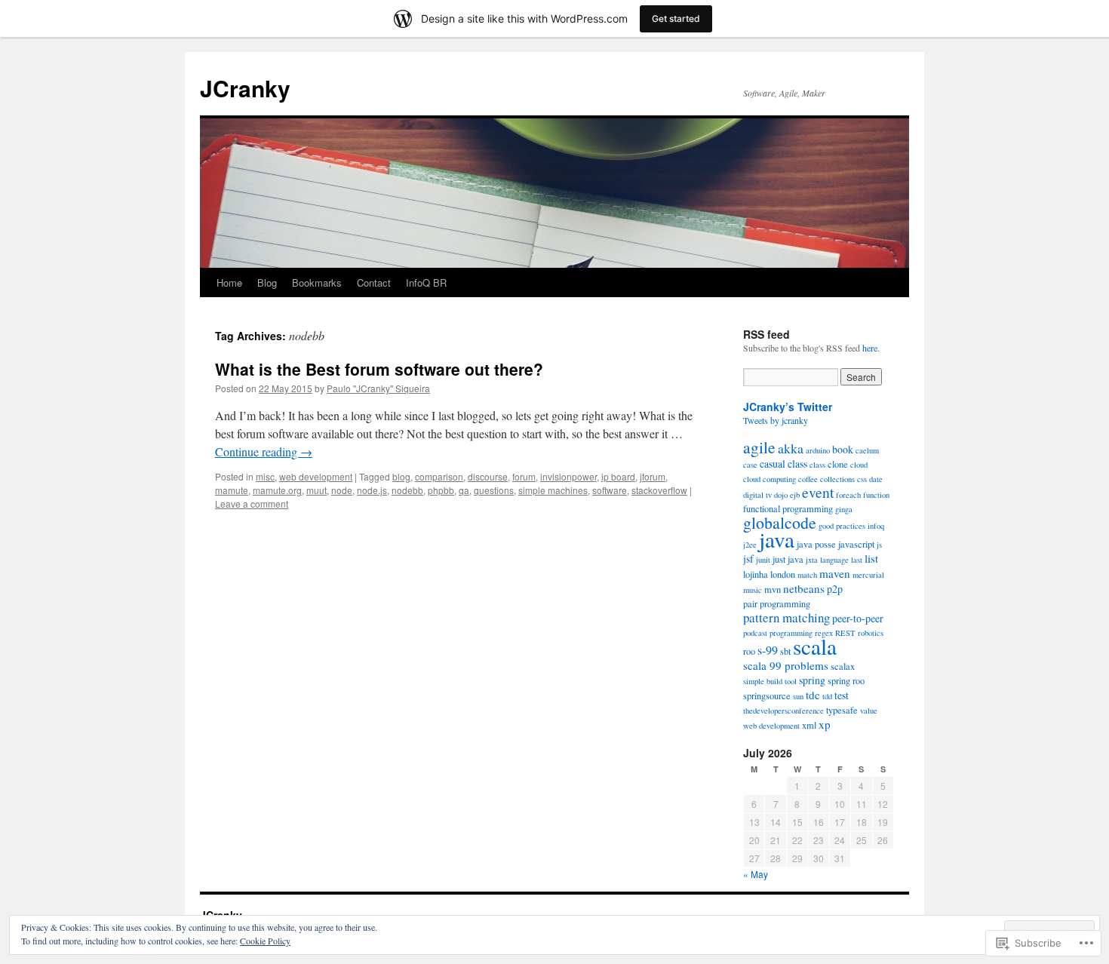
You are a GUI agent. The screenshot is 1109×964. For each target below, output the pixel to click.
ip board (618, 476)
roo (749, 651)
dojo (781, 495)
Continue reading (263, 451)
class (817, 464)
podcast (755, 633)
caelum (867, 450)
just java (788, 559)
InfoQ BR (426, 282)
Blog (267, 282)
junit (763, 559)
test (841, 695)
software (609, 490)
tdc (813, 694)
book (842, 449)
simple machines (553, 490)
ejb (795, 495)
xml (809, 725)
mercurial (868, 574)
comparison (439, 476)
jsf (748, 558)
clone (838, 464)
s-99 (767, 650)
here (869, 348)
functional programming (788, 508)
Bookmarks (317, 282)
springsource (767, 695)
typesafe (842, 710)
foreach (848, 495)
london (782, 574)
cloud (859, 464)
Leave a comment (251, 503)
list (871, 558)
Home (229, 282)
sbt (785, 651)
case (750, 464)
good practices (842, 525)
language (834, 559)
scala (815, 646)
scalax (843, 666)
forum (524, 476)
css (862, 479)
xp (825, 724)
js (879, 544)
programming (791, 633)
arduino (818, 450)
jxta (812, 559)
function (876, 495)
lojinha (755, 574)
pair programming (776, 603)
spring (812, 680)
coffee (808, 479)
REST (845, 633)
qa (464, 490)
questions (494, 490)
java (776, 539)
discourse (488, 476)
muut (316, 490)
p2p (835, 589)
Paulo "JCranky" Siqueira (378, 388)
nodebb (407, 490)
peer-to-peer (857, 618)
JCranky (245, 88)
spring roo (846, 680)
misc (265, 476)
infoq (876, 525)
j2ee (750, 544)
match (807, 574)
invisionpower (568, 476)
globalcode (779, 522)
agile (759, 447)
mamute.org (277, 490)
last (856, 559)
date (876, 479)
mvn (772, 589)
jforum (652, 476)
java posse (816, 544)
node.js (372, 490)
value (868, 710)
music (752, 590)
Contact (374, 282)
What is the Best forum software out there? (379, 369)
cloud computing (769, 479)
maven (834, 573)
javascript (856, 544)
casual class (783, 463)
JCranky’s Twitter (787, 406)
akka (790, 448)
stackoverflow (659, 490)
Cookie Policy (265, 941)
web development (315, 476)
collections (837, 479)
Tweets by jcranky (775, 420)
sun (798, 696)
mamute (231, 490)
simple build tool (770, 681)
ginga (843, 509)
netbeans (804, 588)
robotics (870, 633)
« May (755, 873)
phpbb (441, 490)
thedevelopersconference (783, 710)
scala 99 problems (785, 665)
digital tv (757, 495)
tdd (827, 696)
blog (401, 476)
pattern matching (786, 617)
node (341, 490)
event (818, 492)
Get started (676, 18)
